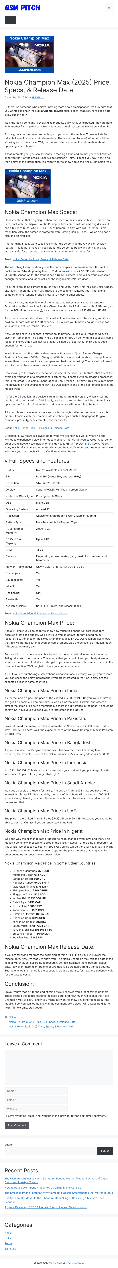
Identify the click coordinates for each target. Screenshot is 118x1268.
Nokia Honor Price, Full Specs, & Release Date (41, 427)
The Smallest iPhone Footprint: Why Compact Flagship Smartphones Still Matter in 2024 (59, 1192)
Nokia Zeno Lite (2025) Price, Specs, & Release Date (41, 1026)
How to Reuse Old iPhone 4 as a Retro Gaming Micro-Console (43, 1187)
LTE (87, 443)
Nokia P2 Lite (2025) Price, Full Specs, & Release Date (42, 1021)
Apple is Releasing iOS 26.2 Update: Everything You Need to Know (46, 1207)
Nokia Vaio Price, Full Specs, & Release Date (40, 613)
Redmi (8, 1243)
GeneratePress (76, 1263)
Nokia (12, 1017)
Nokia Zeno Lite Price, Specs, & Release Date (41, 259)
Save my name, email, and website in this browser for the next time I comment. (57, 1115)
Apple (8, 1232)
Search (9, 1144)
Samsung (10, 1248)
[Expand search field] (10, 20)
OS (19, 396)
